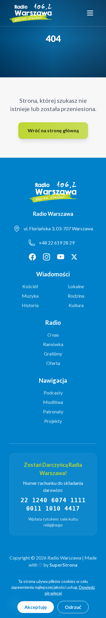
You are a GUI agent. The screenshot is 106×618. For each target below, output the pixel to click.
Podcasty (53, 392)
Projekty (53, 421)
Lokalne (76, 286)
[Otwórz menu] (90, 12)
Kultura (76, 305)
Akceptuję (35, 607)
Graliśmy (53, 353)
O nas (53, 334)
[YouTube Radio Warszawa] (60, 256)
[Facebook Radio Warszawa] (32, 256)
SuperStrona (63, 565)
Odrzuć (73, 607)
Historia (30, 305)
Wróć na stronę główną (53, 130)
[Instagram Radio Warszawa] (46, 256)
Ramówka (53, 344)
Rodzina (76, 296)
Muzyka (30, 296)
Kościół (30, 286)
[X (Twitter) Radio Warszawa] (74, 257)
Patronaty (53, 411)
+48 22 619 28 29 (56, 242)
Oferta (53, 363)
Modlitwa (53, 402)
